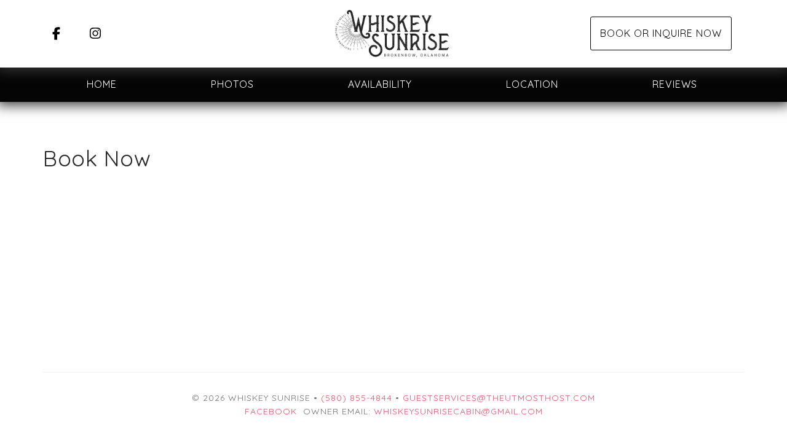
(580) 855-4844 (356, 397)
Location (532, 84)
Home (102, 84)
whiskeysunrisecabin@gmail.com (458, 411)
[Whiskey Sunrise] (393, 33)
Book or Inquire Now (661, 33)
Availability (380, 84)
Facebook (271, 411)
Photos (232, 84)
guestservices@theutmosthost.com (499, 397)
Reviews (674, 84)
